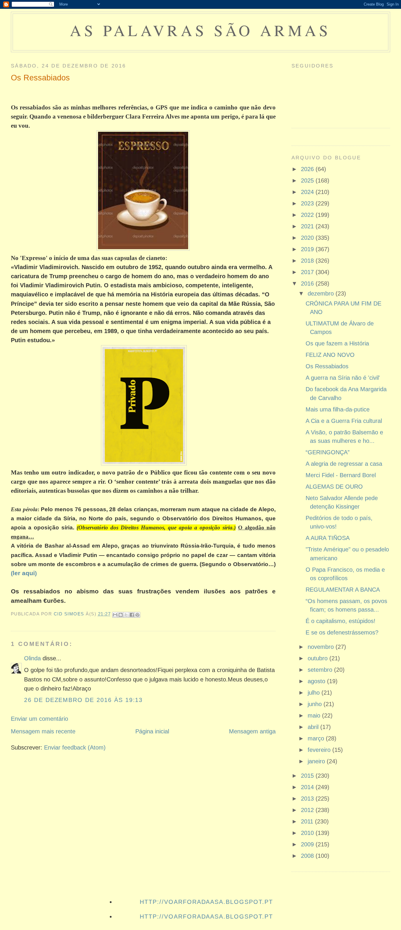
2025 (308, 180)
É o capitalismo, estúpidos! (340, 621)
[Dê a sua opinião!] (121, 615)
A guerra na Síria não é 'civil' (343, 377)
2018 (308, 260)
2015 (308, 775)
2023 (308, 203)
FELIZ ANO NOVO (330, 355)
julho (314, 692)
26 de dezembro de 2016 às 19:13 (83, 700)
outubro (318, 658)
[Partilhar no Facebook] (132, 615)
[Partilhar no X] (126, 615)
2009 (308, 844)
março (317, 738)
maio (315, 715)
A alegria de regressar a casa (344, 463)
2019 (308, 249)
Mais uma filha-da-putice (338, 409)
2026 (308, 169)
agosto (317, 681)
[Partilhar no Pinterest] (137, 615)
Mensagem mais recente (43, 731)
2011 (308, 821)
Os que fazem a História (337, 343)
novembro (322, 647)
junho (316, 704)
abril (314, 727)
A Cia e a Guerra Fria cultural (344, 421)
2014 (308, 787)
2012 (308, 810)
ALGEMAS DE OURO (334, 486)
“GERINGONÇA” (328, 452)
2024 (308, 192)
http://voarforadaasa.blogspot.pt (206, 902)
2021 (308, 226)
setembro (321, 669)
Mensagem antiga (252, 731)
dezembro (322, 293)
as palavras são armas (200, 30)
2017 (308, 272)
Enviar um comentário (39, 718)
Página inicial (152, 731)
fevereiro (320, 750)
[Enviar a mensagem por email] (115, 615)
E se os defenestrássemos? (342, 632)
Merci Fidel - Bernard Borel (341, 475)
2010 (308, 833)
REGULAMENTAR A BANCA (343, 589)
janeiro (317, 761)
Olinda (32, 658)
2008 (308, 856)
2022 (308, 215)
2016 (308, 283)
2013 (308, 798)
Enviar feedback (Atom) (75, 747)
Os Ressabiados (327, 366)
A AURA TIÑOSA (328, 538)
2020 (308, 237)
